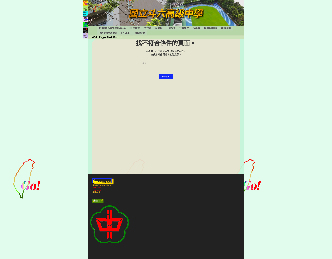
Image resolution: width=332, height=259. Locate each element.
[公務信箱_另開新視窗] (85, 24)
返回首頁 (166, 76)
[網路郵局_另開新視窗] (85, 8)
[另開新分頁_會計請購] (85, 35)
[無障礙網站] (97, 200)
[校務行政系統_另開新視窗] (85, 3)
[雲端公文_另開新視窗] (85, 13)
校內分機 (97, 192)
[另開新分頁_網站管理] (85, 30)
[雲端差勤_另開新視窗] (85, 19)
